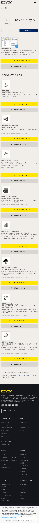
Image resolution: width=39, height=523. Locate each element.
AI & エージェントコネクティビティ (10, 460)
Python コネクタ (5, 430)
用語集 (3, 498)
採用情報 (22, 471)
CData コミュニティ (6, 484)
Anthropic (23, 484)
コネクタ (3, 454)
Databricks (23, 487)
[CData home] (8, 2)
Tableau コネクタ (6, 444)
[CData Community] (16, 405)
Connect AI (23, 425)
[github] (13, 405)
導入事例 (3, 487)
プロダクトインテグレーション (9, 457)
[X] (6, 405)
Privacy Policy (17, 514)
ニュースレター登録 (6, 495)
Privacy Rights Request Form (9, 517)
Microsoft (23, 492)
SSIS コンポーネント (25, 428)
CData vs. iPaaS (5, 467)
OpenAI (22, 498)
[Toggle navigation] (35, 2)
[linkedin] (2, 405)
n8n (21, 495)
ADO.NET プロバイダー (7, 428)
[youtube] (9, 405)
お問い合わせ (7, 411)
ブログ (3, 490)
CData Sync (23, 422)
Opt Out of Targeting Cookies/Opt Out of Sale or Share (19, 521)
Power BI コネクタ (6, 442)
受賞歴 (22, 463)
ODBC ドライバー (6, 422)
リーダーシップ (24, 466)
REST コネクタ (5, 436)
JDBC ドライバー (5, 425)
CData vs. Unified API (7, 470)
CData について (24, 454)
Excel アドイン (5, 439)
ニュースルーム (24, 460)
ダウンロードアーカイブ (23, 375)
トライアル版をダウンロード (21, 61)
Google (22, 490)
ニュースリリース (24, 457)
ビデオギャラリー (6, 501)
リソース (3, 492)
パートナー (4, 464)
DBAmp (22, 430)
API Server (4, 433)
